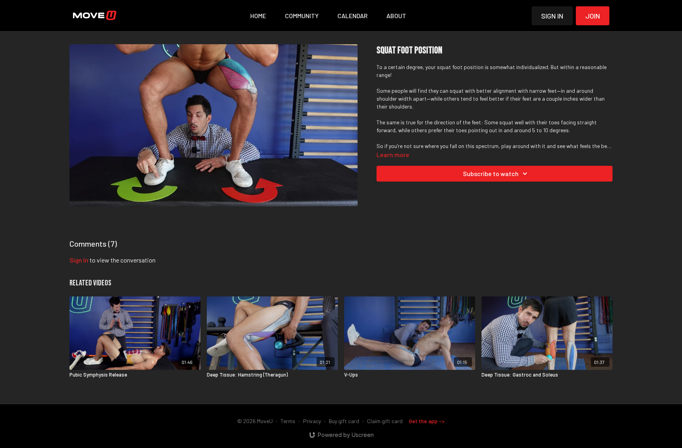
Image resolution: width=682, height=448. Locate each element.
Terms (288, 421)
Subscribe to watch (491, 173)
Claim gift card (385, 421)
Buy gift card (344, 421)
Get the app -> (427, 421)
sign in (78, 260)
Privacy (312, 421)
